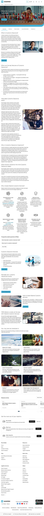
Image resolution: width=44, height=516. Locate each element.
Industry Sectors (26, 447)
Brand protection (15, 509)
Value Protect (3, 492)
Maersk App (25, 457)
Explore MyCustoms (6, 291)
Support (36, 2)
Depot (2, 485)
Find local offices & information (21, 514)
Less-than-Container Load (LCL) (7, 480)
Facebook (20, 503)
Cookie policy (30, 507)
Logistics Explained (26, 450)
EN (31, 1)
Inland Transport (4, 471)
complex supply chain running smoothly (8, 224)
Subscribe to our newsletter (35, 514)
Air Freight (3, 477)
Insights (24, 448)
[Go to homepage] (6, 2)
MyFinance (25, 456)
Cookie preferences (38, 507)
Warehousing (3, 475)
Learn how (25, 306)
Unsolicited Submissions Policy (26, 509)
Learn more (4, 269)
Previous (38, 411)
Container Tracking (4, 448)
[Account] (39, 2)
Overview (4, 29)
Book (2, 447)
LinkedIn (17, 504)
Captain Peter (25, 461)
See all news (39, 397)
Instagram (26, 504)
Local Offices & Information (6, 456)
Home (2, 4)
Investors (24, 471)
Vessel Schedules (4, 450)
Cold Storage (3, 487)
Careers (24, 468)
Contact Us (3, 459)
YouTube (22, 504)
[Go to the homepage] (5, 502)
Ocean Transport (4, 468)
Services (10, 29)
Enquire (39, 436)
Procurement (25, 473)
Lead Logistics (3, 473)
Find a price (32, 421)
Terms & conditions (5, 507)
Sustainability (25, 478)
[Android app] (39, 503)
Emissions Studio (26, 462)
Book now (4, 19)
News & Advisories (26, 445)
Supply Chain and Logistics (8, 4)
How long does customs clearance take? (11, 240)
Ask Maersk (27, 2)
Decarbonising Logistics (5, 490)
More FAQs (4, 246)
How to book (16, 29)
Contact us (10, 19)
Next (41, 411)
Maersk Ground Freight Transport (7, 489)
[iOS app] (39, 501)
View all (2, 494)
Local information (25, 29)
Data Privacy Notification (22, 507)
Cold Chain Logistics (5, 482)
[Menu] (41, 2)
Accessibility (25, 480)
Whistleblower (13, 507)
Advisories (23, 401)
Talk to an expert (8, 514)
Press (24, 477)
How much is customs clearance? (9, 243)
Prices (2, 445)
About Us (24, 470)
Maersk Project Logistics (5, 484)
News (3, 401)
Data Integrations (26, 459)
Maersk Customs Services (6, 470)
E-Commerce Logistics (5, 478)
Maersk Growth (25, 482)
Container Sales (25, 475)
